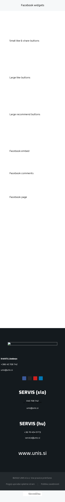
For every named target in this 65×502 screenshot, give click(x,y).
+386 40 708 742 (9, 364)
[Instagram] (30, 378)
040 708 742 (32, 401)
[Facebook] (24, 378)
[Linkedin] (41, 378)
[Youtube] (35, 378)
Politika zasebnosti (50, 484)
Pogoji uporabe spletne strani (20, 484)
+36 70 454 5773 (32, 432)
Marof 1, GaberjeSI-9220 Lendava (9, 359)
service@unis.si (32, 438)
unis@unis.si (7, 370)
